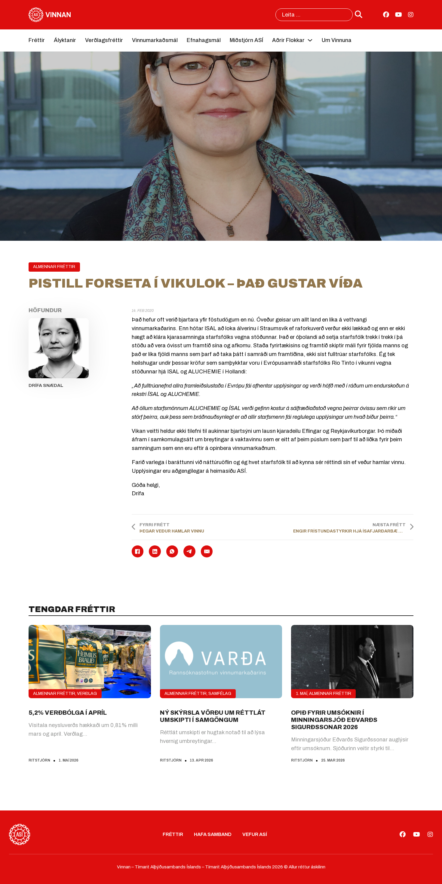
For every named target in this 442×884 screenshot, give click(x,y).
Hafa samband (213, 834)
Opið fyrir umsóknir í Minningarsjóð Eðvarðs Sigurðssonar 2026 (334, 719)
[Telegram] (189, 551)
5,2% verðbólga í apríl (68, 712)
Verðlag (87, 693)
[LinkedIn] (155, 551)
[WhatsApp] (172, 551)
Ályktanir (65, 40)
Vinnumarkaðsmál (155, 40)
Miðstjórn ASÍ (246, 40)
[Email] (207, 551)
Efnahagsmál (204, 40)
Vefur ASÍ (254, 834)
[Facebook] (138, 551)
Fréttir (37, 40)
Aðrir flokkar (288, 40)
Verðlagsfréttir (104, 40)
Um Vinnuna (336, 40)
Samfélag (219, 693)
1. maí (301, 693)
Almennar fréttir (54, 266)
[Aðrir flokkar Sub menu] (310, 40)
